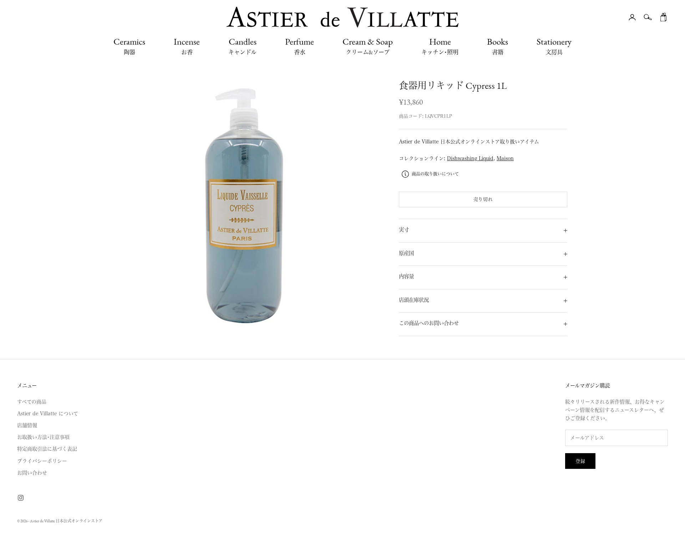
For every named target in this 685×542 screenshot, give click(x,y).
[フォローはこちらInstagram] (20, 497)
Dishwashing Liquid (470, 158)
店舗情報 (27, 425)
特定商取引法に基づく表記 (47, 448)
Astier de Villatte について (47, 413)
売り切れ (483, 199)
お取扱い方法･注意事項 (43, 437)
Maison (505, 158)
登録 (580, 461)
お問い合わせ (32, 472)
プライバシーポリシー (42, 461)
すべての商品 (31, 401)
